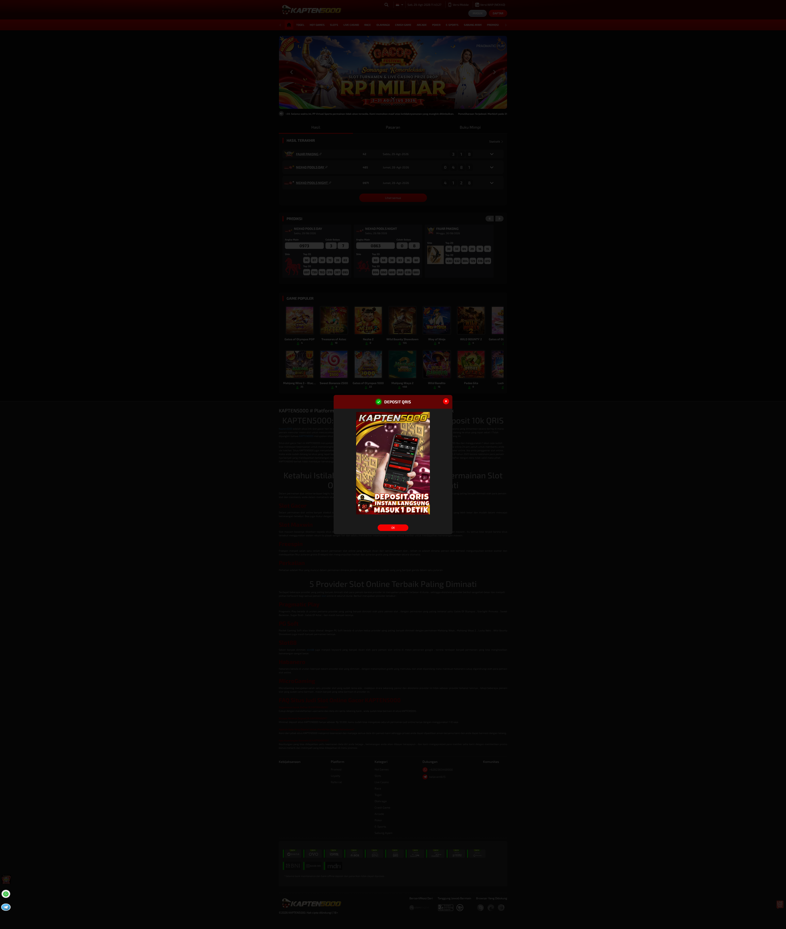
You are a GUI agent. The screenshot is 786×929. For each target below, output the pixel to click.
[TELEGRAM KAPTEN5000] (5, 906)
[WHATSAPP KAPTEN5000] (5, 893)
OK (393, 527)
